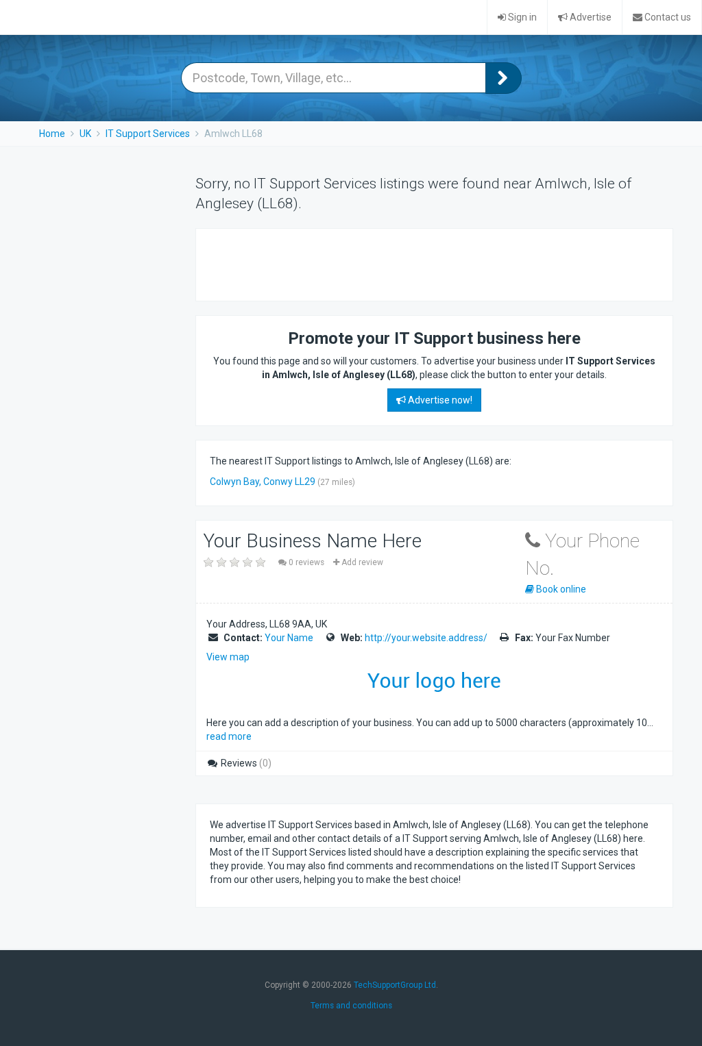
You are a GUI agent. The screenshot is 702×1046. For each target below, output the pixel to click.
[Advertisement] (370, 263)
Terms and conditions (351, 1005)
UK (85, 133)
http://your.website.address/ (426, 637)
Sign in (521, 17)
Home (52, 133)
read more (229, 736)
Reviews (245, 763)
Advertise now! (439, 400)
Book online (560, 589)
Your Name (289, 637)
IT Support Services (148, 133)
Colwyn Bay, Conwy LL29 (262, 481)
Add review (361, 562)
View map (228, 656)
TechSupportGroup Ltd (395, 985)
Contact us (666, 17)
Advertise (590, 17)
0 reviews (306, 562)
